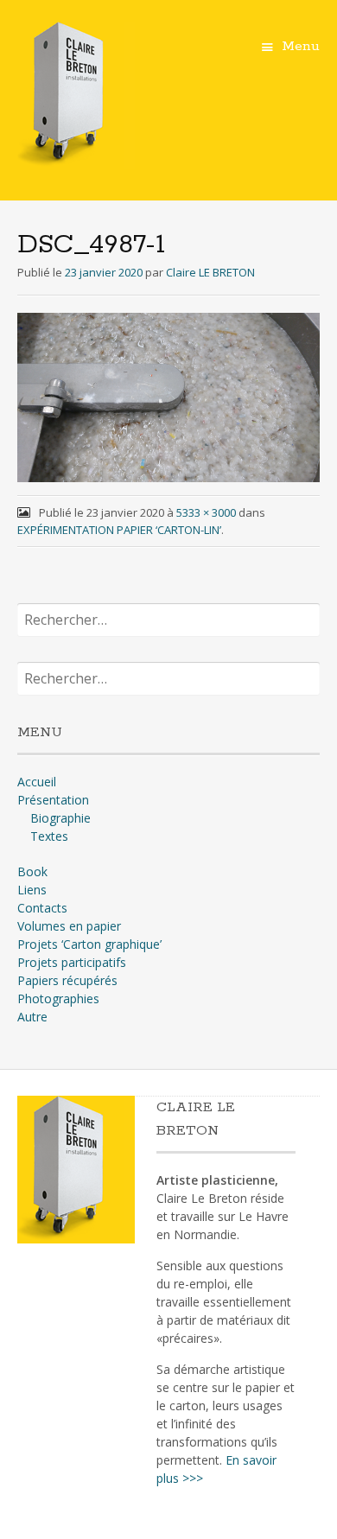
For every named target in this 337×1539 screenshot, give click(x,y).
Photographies (58, 998)
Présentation (53, 800)
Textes (49, 836)
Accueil (36, 781)
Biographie (60, 818)
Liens (32, 889)
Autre (32, 1016)
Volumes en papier (69, 926)
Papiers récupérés (67, 980)
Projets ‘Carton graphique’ (89, 944)
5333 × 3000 (206, 512)
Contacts (42, 908)
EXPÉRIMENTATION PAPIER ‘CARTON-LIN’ (119, 529)
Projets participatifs (71, 962)
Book (32, 871)
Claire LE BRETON (210, 272)
